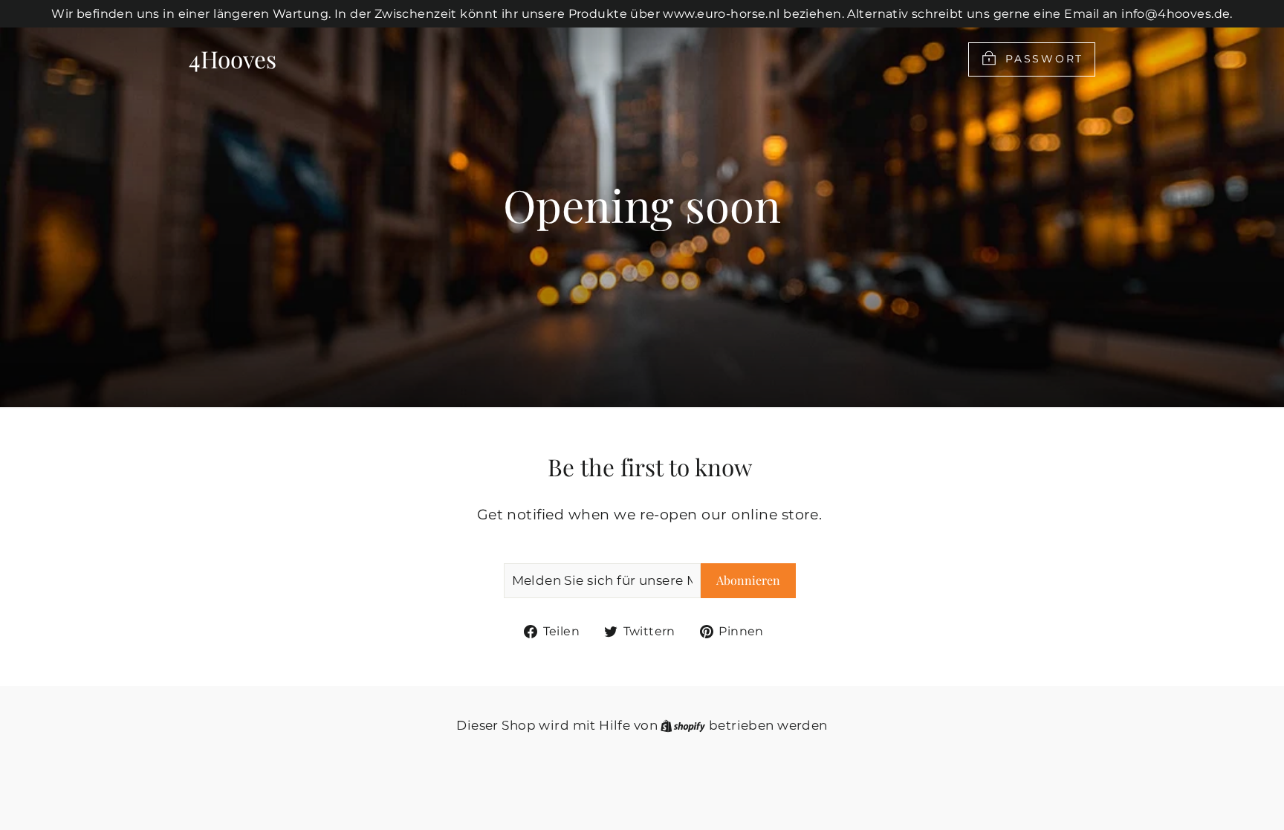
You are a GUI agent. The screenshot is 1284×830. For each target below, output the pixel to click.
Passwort (1044, 58)
